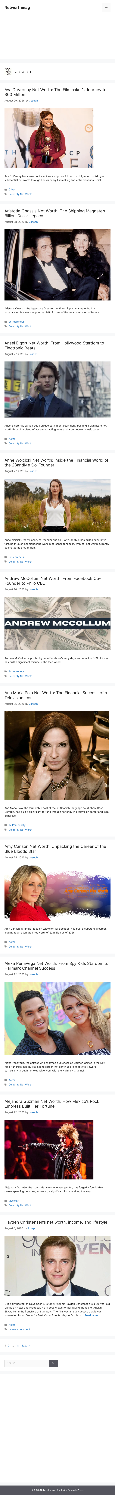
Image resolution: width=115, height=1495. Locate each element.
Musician (14, 1200)
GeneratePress (76, 1490)
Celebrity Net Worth (20, 194)
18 (17, 1345)
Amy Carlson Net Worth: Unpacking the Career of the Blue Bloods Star (55, 849)
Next (25, 1345)
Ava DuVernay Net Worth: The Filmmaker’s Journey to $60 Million (55, 92)
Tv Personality (17, 825)
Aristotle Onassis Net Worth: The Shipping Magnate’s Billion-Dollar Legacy (54, 213)
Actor (12, 438)
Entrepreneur (16, 321)
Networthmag (17, 7)
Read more (91, 1315)
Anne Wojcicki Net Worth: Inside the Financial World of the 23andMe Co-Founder (56, 463)
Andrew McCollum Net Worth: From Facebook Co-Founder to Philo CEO (52, 581)
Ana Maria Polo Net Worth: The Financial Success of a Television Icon (55, 695)
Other (12, 189)
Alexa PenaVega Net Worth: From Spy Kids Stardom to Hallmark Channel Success (56, 966)
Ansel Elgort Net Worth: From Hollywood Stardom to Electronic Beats (54, 345)
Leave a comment (19, 1329)
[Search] (53, 1363)
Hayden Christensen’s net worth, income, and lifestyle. (56, 1222)
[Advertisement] (57, 38)
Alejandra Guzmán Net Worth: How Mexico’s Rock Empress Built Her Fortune (51, 1104)
